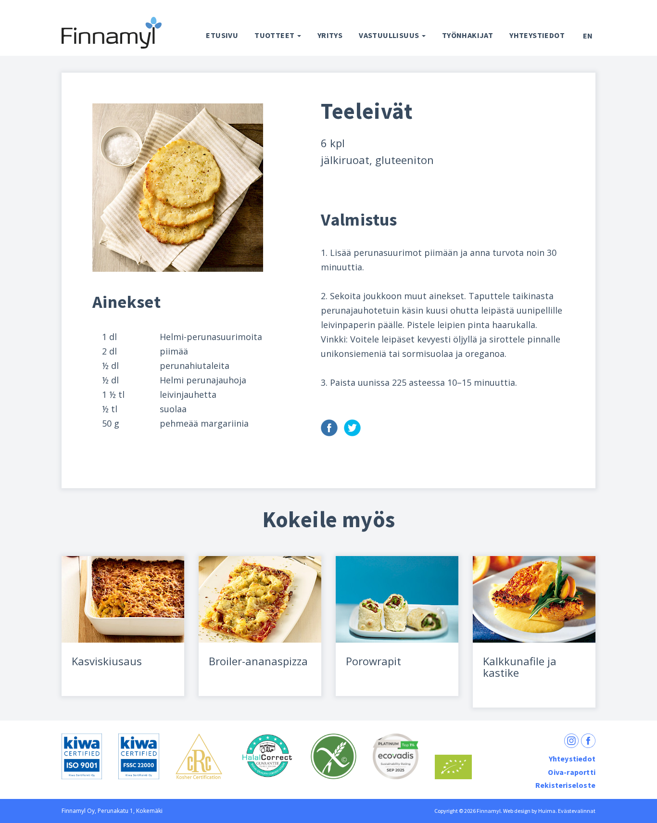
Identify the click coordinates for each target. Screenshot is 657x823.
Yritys (329, 35)
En (588, 35)
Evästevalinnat (576, 810)
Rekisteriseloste (565, 785)
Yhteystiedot (537, 35)
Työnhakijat (467, 35)
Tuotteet (275, 35)
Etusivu (222, 35)
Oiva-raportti (571, 772)
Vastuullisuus (390, 35)
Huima (547, 810)
